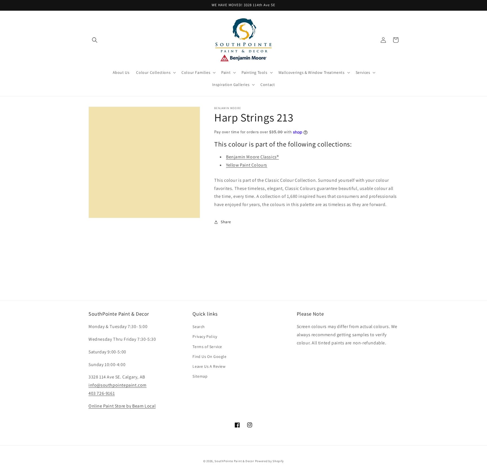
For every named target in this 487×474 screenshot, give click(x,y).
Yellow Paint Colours (246, 165)
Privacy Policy (204, 336)
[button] (94, 40)
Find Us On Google (209, 356)
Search (198, 326)
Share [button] (226, 221)
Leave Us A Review (208, 366)
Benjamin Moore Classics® (252, 157)
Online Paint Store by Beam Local (122, 406)
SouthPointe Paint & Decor (234, 461)
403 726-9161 (101, 393)
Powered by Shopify (269, 461)
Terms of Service (207, 346)
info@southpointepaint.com (117, 385)
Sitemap (199, 376)
